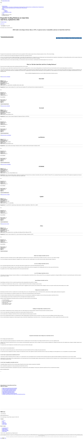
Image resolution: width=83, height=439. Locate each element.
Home (3, 13)
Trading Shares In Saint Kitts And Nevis (8, 392)
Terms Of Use (4, 423)
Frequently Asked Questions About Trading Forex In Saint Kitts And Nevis (13, 394)
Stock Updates (4, 431)
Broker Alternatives (5, 429)
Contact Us (6, 11)
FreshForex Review (5, 7)
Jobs (3, 421)
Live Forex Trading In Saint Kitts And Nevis (9, 389)
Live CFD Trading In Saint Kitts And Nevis (9, 390)
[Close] (0, 371)
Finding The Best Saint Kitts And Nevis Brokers (9, 388)
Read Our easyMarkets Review (5, 162)
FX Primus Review (19, 7)
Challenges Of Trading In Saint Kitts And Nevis (9, 393)
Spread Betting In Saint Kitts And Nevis (8, 391)
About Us (3, 9)
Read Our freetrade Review (4, 133)
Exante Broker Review (12, 7)
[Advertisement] (41, 46)
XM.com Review (24, 7)
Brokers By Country (5, 430)
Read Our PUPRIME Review (5, 192)
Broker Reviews (4, 6)
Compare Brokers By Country (6, 12)
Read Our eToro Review (4, 251)
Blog (3, 8)
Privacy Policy (4, 424)
